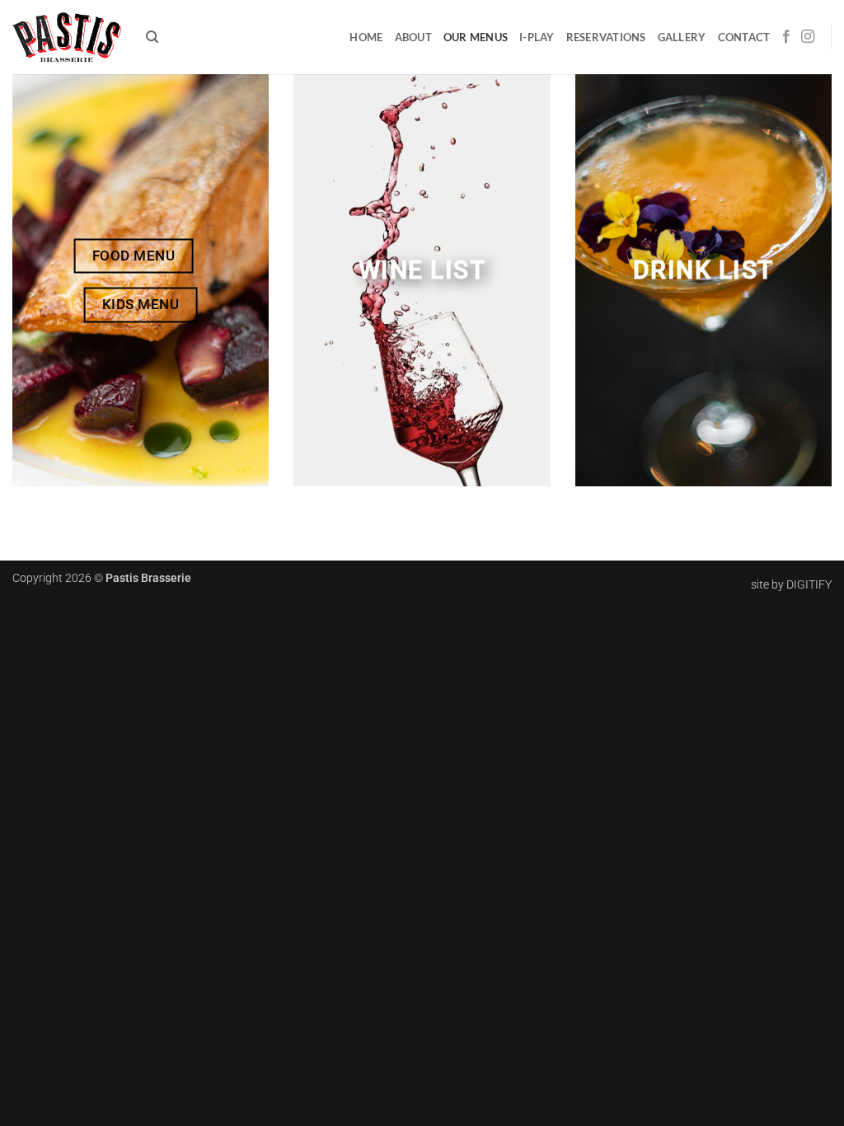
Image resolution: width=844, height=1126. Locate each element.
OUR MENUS (475, 37)
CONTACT (744, 37)
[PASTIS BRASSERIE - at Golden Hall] (66, 37)
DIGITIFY (809, 585)
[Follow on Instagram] (807, 37)
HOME (365, 37)
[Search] (152, 37)
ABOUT (413, 37)
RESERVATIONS (606, 37)
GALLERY (682, 37)
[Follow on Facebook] (786, 37)
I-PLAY (537, 37)
